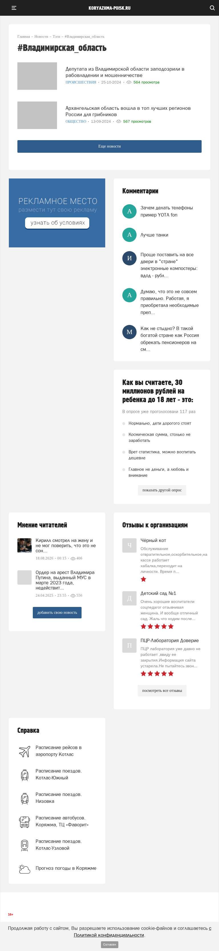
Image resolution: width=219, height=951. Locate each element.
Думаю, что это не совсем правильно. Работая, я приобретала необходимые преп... (170, 302)
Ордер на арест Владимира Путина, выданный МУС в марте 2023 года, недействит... (65, 580)
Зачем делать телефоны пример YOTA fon (167, 211)
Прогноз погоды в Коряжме (66, 868)
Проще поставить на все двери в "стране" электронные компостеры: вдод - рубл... (169, 265)
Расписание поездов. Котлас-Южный (59, 774)
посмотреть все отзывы (162, 690)
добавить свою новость (57, 612)
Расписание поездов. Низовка (59, 797)
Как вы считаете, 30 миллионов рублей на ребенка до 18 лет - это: (157, 391)
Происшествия (81, 82)
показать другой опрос (162, 490)
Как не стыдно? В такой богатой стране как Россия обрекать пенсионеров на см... (170, 338)
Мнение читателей (42, 525)
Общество (76, 121)
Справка (28, 730)
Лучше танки (154, 235)
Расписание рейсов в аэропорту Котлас (59, 750)
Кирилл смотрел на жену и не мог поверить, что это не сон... (66, 545)
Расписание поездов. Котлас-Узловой (59, 844)
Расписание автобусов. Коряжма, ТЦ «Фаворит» (62, 821)
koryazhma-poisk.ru (110, 8)
